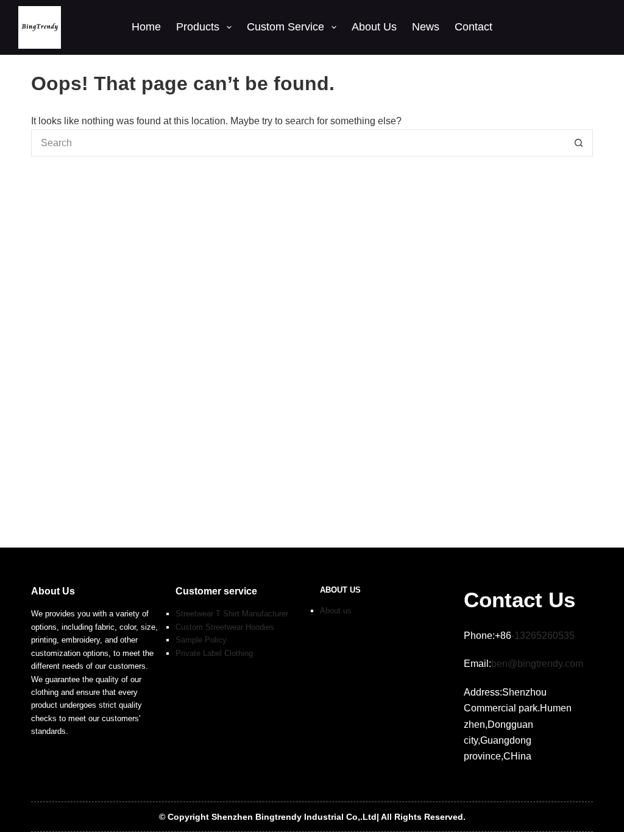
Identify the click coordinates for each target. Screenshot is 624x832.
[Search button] (579, 143)
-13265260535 (543, 635)
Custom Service (285, 27)
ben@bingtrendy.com (537, 663)
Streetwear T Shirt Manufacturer (232, 613)
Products (197, 27)
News (425, 27)
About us (336, 610)
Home (146, 27)
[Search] (531, 28)
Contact (473, 27)
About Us (374, 27)
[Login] (566, 28)
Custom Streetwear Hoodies (225, 627)
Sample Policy (201, 639)
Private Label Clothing (214, 653)
